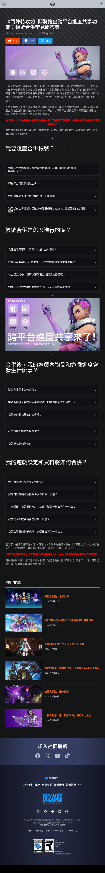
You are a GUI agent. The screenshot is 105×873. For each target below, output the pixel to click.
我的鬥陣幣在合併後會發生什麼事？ (29, 519)
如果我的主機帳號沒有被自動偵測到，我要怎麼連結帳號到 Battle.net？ (42, 170)
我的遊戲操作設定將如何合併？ (26, 482)
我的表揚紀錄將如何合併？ (23, 431)
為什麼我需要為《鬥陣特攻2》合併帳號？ (32, 249)
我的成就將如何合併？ (21, 443)
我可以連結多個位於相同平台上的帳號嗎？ (33, 196)
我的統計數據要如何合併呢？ (25, 414)
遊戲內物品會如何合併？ (22, 389)
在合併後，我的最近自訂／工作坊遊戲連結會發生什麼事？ (42, 506)
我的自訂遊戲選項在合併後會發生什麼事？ (33, 494)
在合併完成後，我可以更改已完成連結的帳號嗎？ (36, 274)
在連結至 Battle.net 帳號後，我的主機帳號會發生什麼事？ (41, 262)
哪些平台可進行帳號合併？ (23, 183)
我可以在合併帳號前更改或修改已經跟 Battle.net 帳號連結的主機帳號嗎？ (47, 210)
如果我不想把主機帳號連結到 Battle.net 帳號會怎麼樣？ (40, 287)
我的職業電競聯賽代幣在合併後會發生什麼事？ (35, 531)
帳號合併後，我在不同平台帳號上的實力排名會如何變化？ (42, 402)
